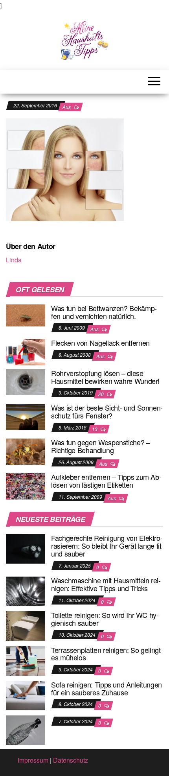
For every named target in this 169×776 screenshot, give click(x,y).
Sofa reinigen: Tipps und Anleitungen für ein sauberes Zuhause (106, 688)
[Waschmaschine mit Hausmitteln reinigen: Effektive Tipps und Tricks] (25, 590)
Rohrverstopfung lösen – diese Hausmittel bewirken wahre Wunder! (105, 377)
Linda (14, 259)
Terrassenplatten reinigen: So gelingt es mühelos (106, 654)
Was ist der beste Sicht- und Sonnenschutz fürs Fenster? (107, 411)
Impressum (33, 760)
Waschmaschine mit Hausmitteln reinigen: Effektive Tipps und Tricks (106, 584)
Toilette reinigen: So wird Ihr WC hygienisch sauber (105, 619)
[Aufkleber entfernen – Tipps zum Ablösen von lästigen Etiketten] (25, 485)
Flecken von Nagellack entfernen (100, 342)
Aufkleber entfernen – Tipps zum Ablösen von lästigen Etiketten (106, 481)
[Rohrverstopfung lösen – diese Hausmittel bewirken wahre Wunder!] (25, 381)
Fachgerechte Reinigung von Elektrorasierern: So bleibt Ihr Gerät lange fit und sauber (107, 545)
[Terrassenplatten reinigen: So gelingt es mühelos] (25, 659)
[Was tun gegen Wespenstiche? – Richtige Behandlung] (25, 450)
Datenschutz (70, 760)
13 (95, 429)
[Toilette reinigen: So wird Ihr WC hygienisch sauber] (25, 625)
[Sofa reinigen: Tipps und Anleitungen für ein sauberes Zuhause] (25, 694)
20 (101, 394)
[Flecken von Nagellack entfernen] (25, 351)
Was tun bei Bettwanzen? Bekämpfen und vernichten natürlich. (104, 312)
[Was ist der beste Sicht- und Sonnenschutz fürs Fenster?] (25, 415)
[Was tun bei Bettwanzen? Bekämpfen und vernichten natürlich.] (25, 314)
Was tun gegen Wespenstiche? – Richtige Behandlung (100, 446)
